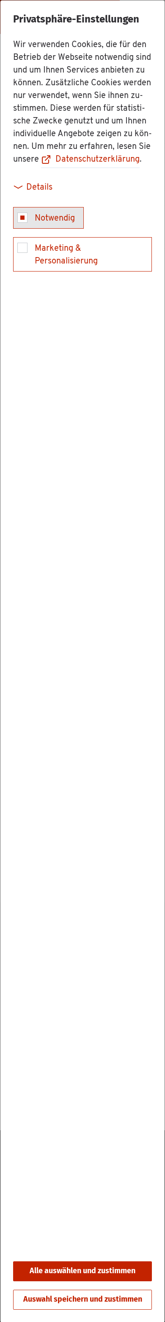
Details (39, 187)
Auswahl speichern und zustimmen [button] (82, 1299)
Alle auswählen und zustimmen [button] (82, 1271)
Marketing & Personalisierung (66, 255)
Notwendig (55, 218)
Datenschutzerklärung (97, 159)
